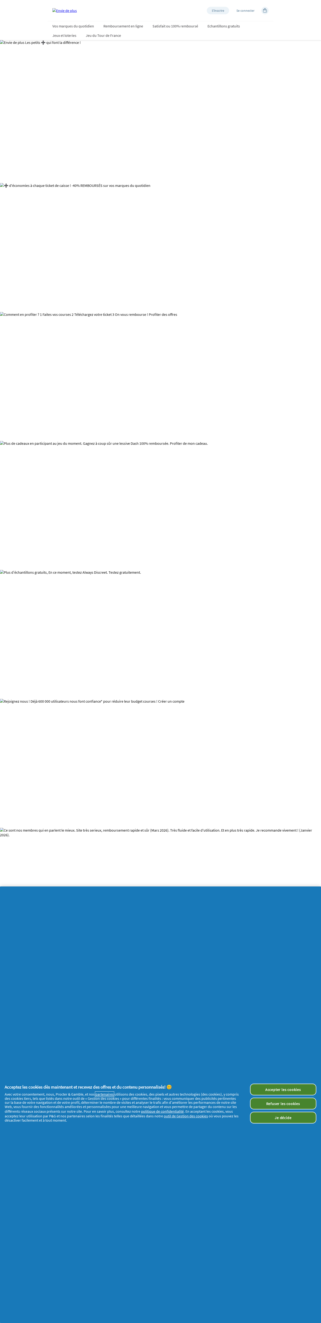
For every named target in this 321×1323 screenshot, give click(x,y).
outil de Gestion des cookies (186, 1116)
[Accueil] (64, 10)
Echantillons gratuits (223, 26)
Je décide (283, 1117)
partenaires (104, 1094)
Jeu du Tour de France (103, 35)
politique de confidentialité (162, 1111)
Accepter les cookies (283, 1089)
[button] (218, 10)
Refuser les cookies (283, 1103)
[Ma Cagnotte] (265, 10)
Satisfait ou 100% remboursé (175, 26)
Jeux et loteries (64, 35)
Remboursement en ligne (123, 26)
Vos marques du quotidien (73, 26)
